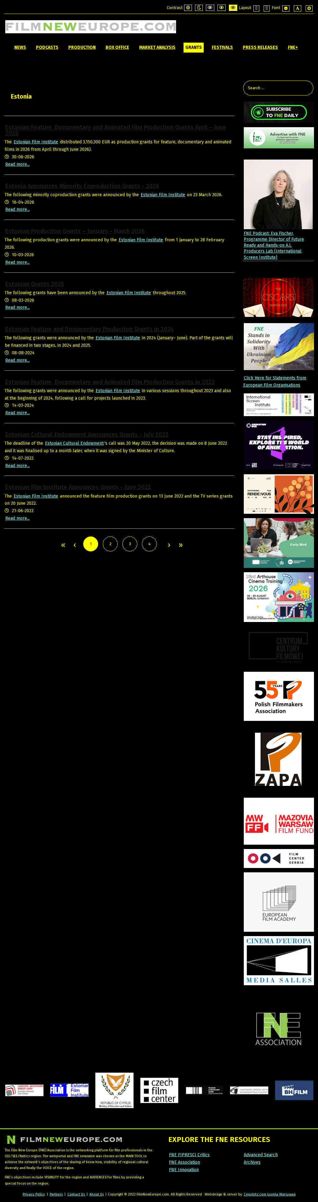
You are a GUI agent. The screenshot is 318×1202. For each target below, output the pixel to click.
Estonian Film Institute (36, 142)
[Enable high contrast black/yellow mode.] (221, 8)
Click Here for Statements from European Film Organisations (274, 381)
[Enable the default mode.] (188, 8)
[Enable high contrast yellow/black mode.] (233, 8)
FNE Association (184, 1162)
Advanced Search (261, 1155)
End (180, 545)
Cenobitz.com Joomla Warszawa (270, 1194)
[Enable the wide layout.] (266, 8)
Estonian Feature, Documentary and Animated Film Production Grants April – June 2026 (115, 130)
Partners (56, 1194)
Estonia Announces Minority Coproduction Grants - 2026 (82, 186)
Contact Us (76, 1194)
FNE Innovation (184, 1169)
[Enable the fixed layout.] (256, 8)
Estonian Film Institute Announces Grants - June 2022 (78, 487)
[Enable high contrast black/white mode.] (210, 8)
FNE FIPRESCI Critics (189, 1155)
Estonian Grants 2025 (34, 284)
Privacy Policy (34, 1194)
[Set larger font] (309, 8)
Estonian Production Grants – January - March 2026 (75, 231)
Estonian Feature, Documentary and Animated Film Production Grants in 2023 (110, 382)
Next (169, 545)
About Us (96, 1194)
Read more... (17, 164)
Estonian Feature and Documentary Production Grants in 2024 (89, 329)
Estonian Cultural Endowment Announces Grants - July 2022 (86, 434)
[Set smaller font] (286, 8)
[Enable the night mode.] (199, 8)
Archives (252, 1162)
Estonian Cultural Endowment (74, 443)
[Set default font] (297, 8)
